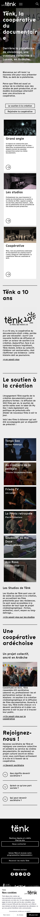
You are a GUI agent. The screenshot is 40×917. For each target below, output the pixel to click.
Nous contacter (19, 844)
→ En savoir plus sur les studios (19, 617)
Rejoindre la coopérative (20, 111)
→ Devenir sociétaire (13, 765)
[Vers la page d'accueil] (20, 828)
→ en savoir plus (11, 359)
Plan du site (20, 840)
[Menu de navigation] (21, 4)
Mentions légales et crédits (20, 838)
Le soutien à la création (20, 105)
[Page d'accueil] (8, 4)
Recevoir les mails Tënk (19, 860)
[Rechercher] (37, 4)
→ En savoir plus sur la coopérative (14, 717)
